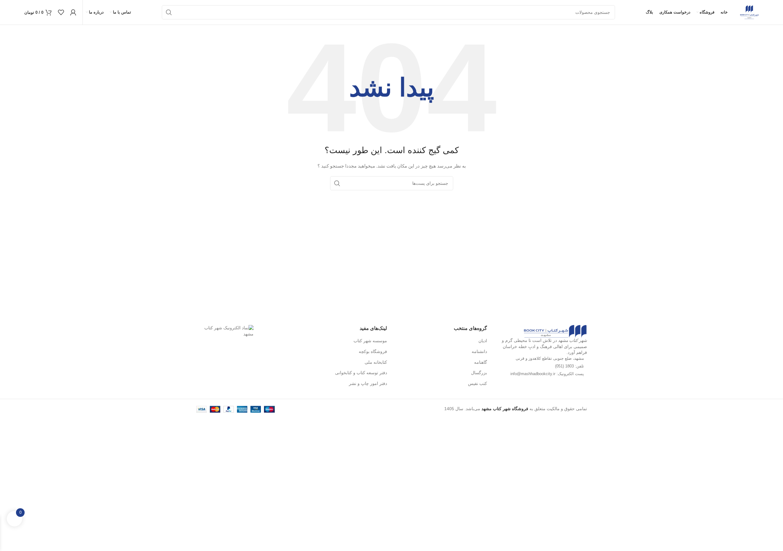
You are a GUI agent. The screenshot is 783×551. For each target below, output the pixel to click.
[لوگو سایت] (749, 12)
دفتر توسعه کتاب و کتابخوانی (361, 372)
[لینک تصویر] (555, 330)
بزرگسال (479, 372)
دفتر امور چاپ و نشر (368, 383)
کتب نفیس (477, 383)
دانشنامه (479, 351)
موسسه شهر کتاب (370, 340)
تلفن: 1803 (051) (569, 366)
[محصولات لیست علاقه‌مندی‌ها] (61, 12)
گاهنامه (480, 362)
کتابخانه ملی (376, 362)
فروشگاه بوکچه (373, 351)
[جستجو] (169, 12)
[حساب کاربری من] (73, 12)
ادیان (482, 340)
